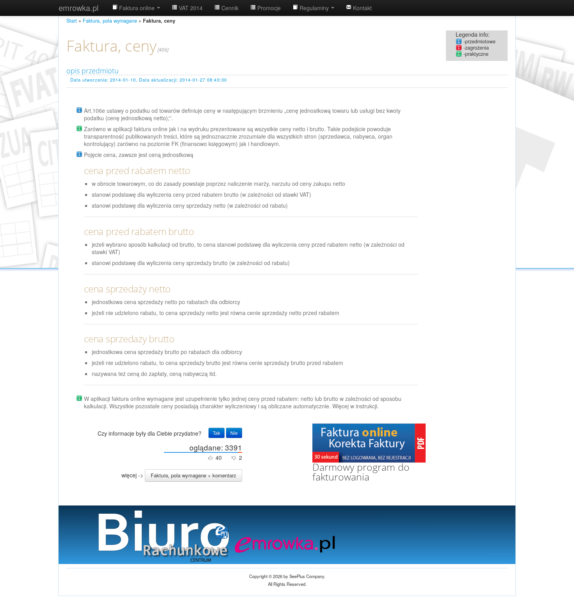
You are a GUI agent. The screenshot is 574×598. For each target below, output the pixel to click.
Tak (216, 432)
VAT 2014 (190, 8)
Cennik (229, 8)
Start (71, 20)
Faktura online (137, 8)
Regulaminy (314, 8)
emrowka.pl (78, 7)
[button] (193, 475)
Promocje (268, 8)
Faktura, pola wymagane (110, 20)
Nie (234, 432)
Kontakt (361, 8)
